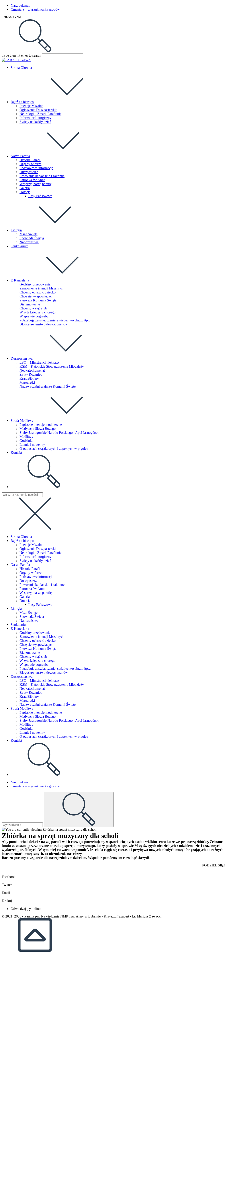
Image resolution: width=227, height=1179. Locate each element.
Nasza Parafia (20, 565)
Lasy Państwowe (40, 604)
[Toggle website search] (44, 487)
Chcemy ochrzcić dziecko (38, 640)
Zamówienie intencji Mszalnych (42, 636)
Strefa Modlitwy (22, 708)
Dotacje (25, 600)
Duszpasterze (29, 581)
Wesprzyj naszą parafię (36, 592)
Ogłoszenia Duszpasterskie (38, 549)
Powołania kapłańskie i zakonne (42, 585)
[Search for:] (35, 51)
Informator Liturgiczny (35, 557)
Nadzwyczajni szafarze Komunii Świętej (48, 704)
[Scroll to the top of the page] (35, 950)
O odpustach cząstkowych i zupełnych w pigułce (54, 736)
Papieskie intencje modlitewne (41, 712)
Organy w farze (30, 573)
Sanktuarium (19, 624)
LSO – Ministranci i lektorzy (40, 680)
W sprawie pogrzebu (34, 664)
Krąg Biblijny (29, 696)
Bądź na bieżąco (22, 541)
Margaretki (27, 700)
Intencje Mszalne (31, 545)
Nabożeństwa (29, 620)
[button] (113, 875)
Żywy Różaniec (31, 692)
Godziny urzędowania (35, 632)
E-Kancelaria (20, 628)
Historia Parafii (30, 569)
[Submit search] (79, 809)
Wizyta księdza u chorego (37, 660)
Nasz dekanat (20, 5)
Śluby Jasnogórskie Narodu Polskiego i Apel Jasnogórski (59, 720)
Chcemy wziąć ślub (33, 656)
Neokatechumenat (32, 688)
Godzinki (26, 728)
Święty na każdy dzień (35, 561)
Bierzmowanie (30, 652)
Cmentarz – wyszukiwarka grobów (35, 9)
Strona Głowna (21, 537)
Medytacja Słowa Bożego (38, 716)
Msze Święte (28, 612)
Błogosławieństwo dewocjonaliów (44, 672)
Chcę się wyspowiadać (36, 644)
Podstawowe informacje (36, 577)
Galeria (25, 596)
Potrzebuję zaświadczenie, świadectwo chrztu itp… (55, 668)
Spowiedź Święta (32, 616)
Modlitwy (26, 724)
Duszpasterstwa (22, 676)
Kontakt (16, 740)
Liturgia (16, 608)
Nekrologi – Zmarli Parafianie (40, 553)
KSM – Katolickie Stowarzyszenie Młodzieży (52, 684)
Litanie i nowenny (32, 732)
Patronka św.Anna (32, 588)
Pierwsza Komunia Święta (38, 648)
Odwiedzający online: (26, 909)
